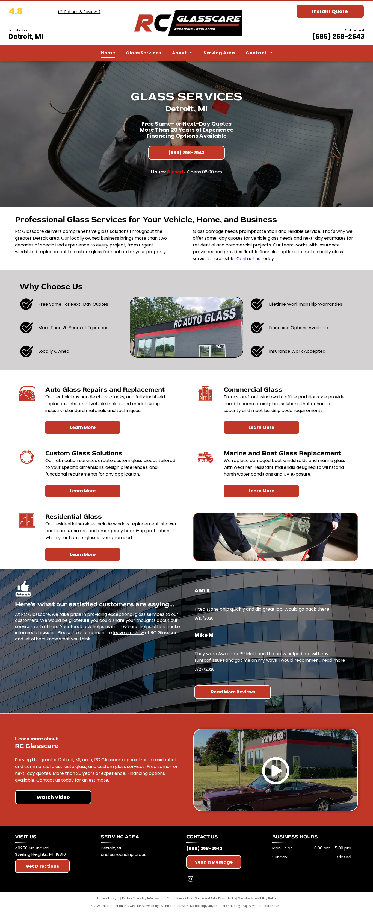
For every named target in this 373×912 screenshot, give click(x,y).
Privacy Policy (106, 898)
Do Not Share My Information (143, 898)
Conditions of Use (179, 898)
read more (333, 660)
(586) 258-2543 (338, 36)
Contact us (248, 258)
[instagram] (191, 879)
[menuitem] (107, 53)
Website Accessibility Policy (257, 898)
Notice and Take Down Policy (215, 898)
